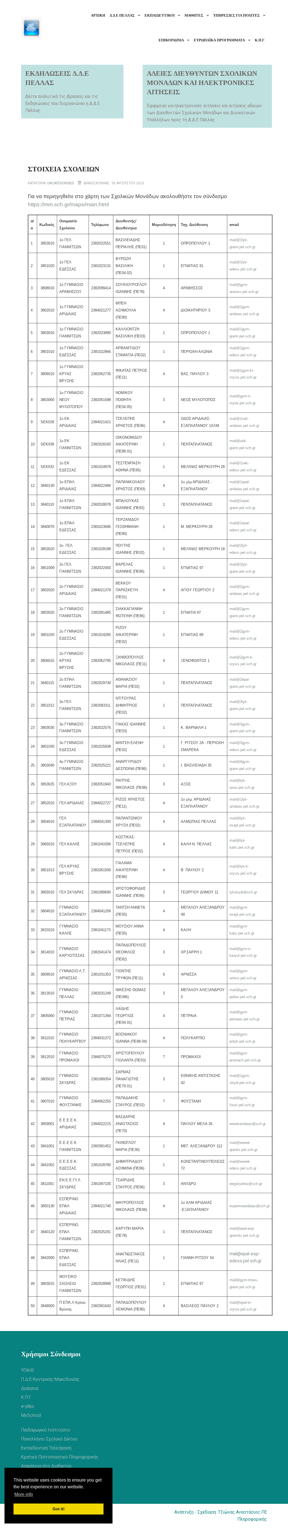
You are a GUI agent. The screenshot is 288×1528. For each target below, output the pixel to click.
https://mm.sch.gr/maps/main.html (68, 204)
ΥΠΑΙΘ (27, 1370)
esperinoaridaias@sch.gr (250, 1206)
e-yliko (27, 1406)
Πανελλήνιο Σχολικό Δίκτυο (49, 1439)
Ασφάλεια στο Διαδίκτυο (46, 1466)
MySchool (31, 1415)
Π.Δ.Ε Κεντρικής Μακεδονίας (50, 1379)
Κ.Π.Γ (26, 1397)
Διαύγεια (29, 1388)
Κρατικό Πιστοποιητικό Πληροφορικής (59, 1457)
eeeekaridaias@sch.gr (248, 1124)
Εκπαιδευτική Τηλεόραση (46, 1448)
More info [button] (23, 1494)
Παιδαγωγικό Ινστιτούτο (45, 1430)
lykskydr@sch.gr (243, 892)
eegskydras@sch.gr (246, 1184)
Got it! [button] (59, 1509)
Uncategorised (60, 183)
